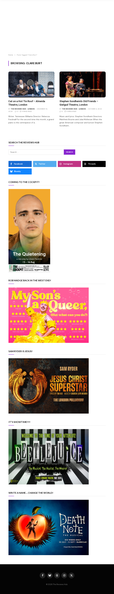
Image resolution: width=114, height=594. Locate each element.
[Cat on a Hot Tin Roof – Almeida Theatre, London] (31, 84)
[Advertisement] (57, 31)
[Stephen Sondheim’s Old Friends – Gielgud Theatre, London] (83, 84)
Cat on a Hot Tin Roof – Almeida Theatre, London (26, 103)
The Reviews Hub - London (22, 109)
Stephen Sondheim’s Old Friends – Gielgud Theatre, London (79, 103)
